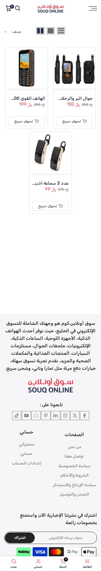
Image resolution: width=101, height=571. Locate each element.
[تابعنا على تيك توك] (16, 415)
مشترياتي (26, 444)
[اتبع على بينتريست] (45, 415)
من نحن (74, 446)
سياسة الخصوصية (74, 465)
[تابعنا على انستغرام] (65, 415)
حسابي (26, 453)
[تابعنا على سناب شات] (36, 415)
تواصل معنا (74, 456)
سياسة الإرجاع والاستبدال (74, 484)
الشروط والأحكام (74, 475)
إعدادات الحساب (26, 463)
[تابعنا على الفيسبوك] (84, 415)
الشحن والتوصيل (74, 494)
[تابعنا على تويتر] (74, 415)
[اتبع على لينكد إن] (55, 415)
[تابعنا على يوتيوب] (26, 415)
